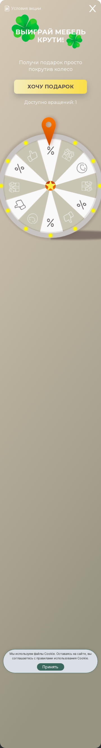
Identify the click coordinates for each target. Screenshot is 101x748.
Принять (50, 666)
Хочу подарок (50, 87)
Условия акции (26, 8)
